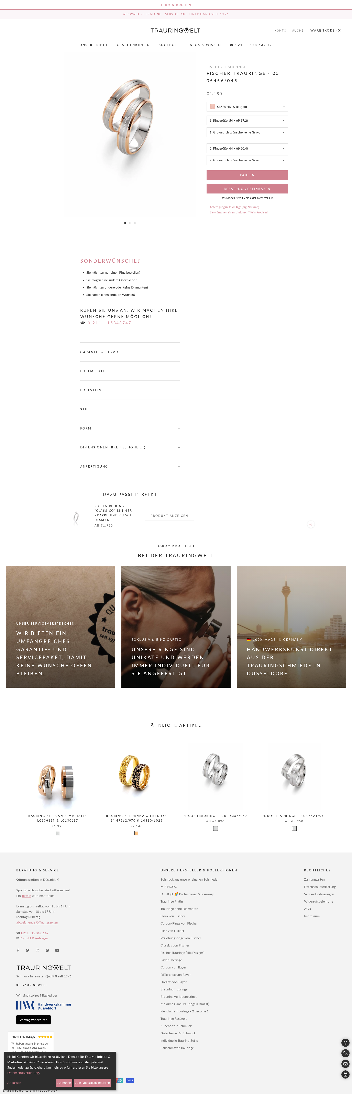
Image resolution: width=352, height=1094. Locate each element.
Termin (26, 895)
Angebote (169, 45)
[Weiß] (57, 833)
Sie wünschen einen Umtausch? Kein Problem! (239, 212)
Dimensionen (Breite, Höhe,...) (113, 447)
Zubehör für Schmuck (176, 1026)
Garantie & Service (101, 352)
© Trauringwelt (31, 985)
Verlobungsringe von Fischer (181, 938)
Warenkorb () (326, 30)
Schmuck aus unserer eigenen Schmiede (189, 879)
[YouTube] (57, 950)
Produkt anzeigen (169, 515)
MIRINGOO (169, 887)
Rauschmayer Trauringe (177, 1048)
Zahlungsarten (314, 879)
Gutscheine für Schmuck (178, 1033)
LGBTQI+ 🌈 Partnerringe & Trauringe (187, 894)
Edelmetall (93, 371)
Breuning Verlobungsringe (179, 996)
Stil (84, 409)
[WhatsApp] (345, 1043)
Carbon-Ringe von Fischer (179, 923)
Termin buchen (176, 5)
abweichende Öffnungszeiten (37, 922)
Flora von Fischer (173, 916)
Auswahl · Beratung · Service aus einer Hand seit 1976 (176, 14)
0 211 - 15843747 (110, 322)
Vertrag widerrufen (33, 1020)
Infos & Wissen (204, 45)
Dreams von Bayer (174, 982)
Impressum (312, 916)
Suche (298, 30)
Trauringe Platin (172, 901)
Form (85, 428)
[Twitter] (27, 950)
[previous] (12, 785)
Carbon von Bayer (173, 967)
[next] (339, 785)
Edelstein (91, 390)
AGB (307, 908)
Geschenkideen (133, 45)
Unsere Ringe (94, 45)
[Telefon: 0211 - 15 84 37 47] (345, 1053)
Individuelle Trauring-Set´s (179, 1040)
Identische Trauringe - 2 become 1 (185, 1011)
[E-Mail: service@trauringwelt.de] (345, 1064)
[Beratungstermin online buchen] (345, 1074)
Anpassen (14, 1082)
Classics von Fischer (175, 945)
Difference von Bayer (176, 974)
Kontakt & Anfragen (34, 938)
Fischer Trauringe (227, 67)
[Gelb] (136, 833)
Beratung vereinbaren (247, 188)
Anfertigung (94, 466)
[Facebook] (18, 950)
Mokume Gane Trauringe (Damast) (185, 1004)
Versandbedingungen (319, 894)
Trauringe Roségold (174, 1018)
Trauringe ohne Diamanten (179, 908)
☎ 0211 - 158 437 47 (251, 45)
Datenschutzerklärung (320, 887)
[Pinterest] (47, 950)
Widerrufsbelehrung (318, 901)
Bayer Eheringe (171, 960)
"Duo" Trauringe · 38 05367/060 (215, 815)
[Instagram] (37, 950)
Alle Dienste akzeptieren (92, 1082)
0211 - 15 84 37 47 (34, 933)
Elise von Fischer (172, 930)
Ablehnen (64, 1082)
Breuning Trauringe (174, 989)
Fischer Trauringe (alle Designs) (182, 952)
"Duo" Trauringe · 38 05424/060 (294, 815)
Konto (281, 30)
